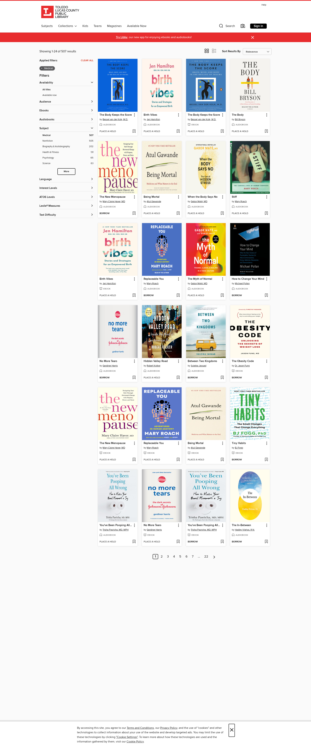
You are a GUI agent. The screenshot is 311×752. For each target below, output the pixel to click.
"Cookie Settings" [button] (127, 737)
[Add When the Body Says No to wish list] (222, 213)
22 (206, 557)
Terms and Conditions (140, 728)
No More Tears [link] (108, 361)
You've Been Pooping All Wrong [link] (116, 525)
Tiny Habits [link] (239, 443)
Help (264, 5)
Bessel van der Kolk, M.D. (115, 119)
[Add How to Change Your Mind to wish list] (266, 295)
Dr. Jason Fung (242, 365)
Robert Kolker (153, 365)
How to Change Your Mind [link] (248, 279)
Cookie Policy (135, 741)
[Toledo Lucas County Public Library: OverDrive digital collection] (60, 12)
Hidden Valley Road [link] (156, 361)
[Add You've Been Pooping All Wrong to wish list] (134, 542)
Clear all (87, 60)
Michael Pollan (242, 283)
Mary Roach (241, 201)
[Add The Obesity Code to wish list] (266, 377)
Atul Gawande (154, 201)
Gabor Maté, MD (199, 201)
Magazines (114, 26)
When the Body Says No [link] (203, 197)
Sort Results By (231, 51)
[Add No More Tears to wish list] (134, 377)
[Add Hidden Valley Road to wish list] (178, 377)
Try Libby (121, 37)
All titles (46, 89)
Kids (85, 26)
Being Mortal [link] (151, 197)
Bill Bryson (240, 119)
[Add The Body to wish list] (266, 131)
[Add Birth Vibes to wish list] (178, 131)
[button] (227, 26)
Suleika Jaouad (198, 365)
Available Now (136, 26)
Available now (49, 95)
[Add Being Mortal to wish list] (178, 213)
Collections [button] (66, 26)
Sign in (258, 26)
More (66, 171)
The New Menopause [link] (112, 197)
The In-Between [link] (241, 525)
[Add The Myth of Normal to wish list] (222, 295)
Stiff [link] (234, 197)
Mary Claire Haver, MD (114, 201)
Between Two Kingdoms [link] (202, 361)
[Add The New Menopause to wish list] (134, 213)
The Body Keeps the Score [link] (116, 115)
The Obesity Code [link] (243, 361)
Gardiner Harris (110, 365)
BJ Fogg (239, 447)
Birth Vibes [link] (150, 115)
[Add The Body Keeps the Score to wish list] (134, 131)
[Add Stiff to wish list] (266, 213)
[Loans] (243, 26)
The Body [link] (238, 115)
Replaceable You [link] (154, 279)
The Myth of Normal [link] (200, 279)
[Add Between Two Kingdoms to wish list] (222, 377)
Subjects (47, 26)
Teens (98, 26)
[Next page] (214, 556)
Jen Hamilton (153, 119)
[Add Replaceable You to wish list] (178, 295)
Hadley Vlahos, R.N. (245, 529)
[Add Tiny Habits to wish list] (266, 459)
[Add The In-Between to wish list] (266, 542)
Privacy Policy (168, 728)
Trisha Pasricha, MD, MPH (116, 529)
